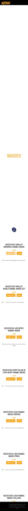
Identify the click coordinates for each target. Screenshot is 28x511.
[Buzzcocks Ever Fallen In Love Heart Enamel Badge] (14, 355)
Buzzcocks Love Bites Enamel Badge (14, 329)
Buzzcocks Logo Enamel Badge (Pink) (14, 455)
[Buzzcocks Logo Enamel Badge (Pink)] (14, 439)
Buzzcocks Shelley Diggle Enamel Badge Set (14, 287)
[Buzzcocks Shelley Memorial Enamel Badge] (14, 230)
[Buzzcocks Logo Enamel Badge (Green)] (14, 397)
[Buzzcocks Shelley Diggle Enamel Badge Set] (14, 272)
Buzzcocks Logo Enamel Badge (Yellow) (14, 497)
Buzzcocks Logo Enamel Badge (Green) (14, 413)
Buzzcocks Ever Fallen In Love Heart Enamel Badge (14, 371)
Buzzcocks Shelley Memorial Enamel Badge (14, 245)
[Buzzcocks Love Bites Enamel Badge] (14, 314)
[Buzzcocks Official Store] (9, 3)
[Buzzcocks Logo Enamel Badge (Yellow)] (14, 481)
